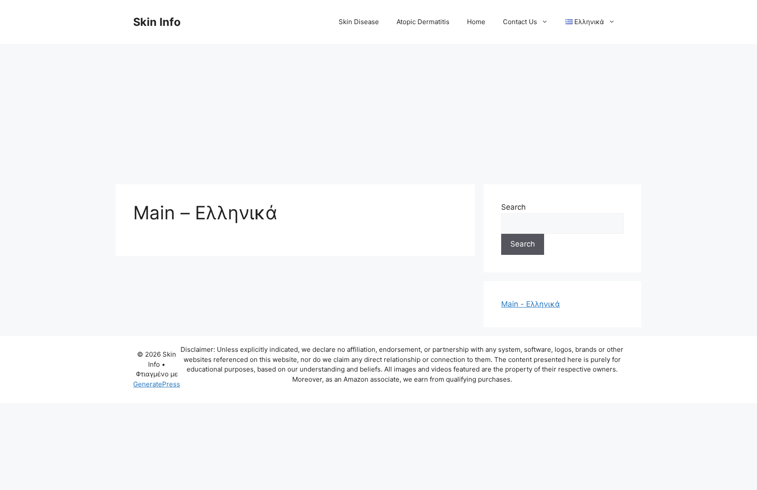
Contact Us (520, 22)
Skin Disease (359, 22)
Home (476, 22)
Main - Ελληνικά (530, 304)
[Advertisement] (378, 109)
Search (513, 207)
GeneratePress (156, 384)
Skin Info (156, 22)
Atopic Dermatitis (422, 22)
